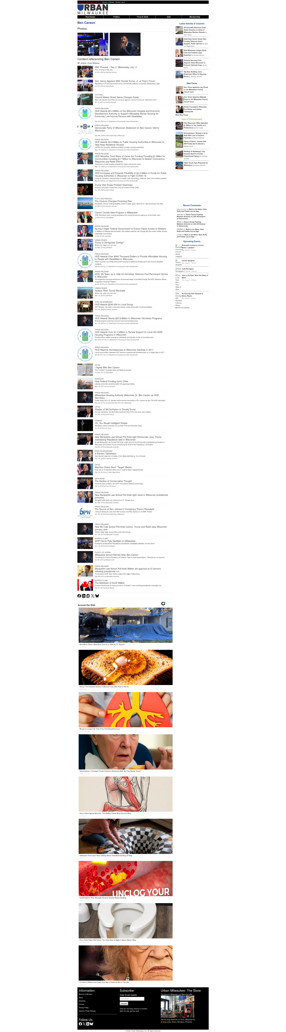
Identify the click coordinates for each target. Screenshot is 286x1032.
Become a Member (85, 994)
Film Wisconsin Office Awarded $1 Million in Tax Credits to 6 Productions (196, 125)
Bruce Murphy (110, 546)
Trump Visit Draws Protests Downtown (114, 184)
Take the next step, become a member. (133, 1009)
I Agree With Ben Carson (107, 367)
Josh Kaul (108, 236)
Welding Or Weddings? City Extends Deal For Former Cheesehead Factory (194, 153)
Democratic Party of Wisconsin (115, 135)
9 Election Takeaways (105, 453)
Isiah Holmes (110, 190)
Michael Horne (109, 560)
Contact (81, 1004)
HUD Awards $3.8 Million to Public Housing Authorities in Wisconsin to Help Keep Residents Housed (129, 143)
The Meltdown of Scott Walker (110, 582)
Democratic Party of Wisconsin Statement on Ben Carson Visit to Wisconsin (127, 129)
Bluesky (91, 1025)
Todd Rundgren (188, 269)
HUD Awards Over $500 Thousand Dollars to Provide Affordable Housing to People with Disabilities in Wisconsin (131, 258)
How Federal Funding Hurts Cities (111, 381)
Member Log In (120, 2)
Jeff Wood (109, 247)
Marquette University (112, 447)
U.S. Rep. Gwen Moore (113, 472)
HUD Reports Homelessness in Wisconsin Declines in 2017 (124, 349)
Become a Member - (109, 2)
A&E (169, 17)
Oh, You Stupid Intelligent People (111, 423)
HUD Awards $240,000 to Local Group (114, 304)
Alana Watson (110, 217)
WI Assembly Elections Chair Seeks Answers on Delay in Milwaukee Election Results (195, 29)
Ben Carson (86, 22)
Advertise (82, 1001)
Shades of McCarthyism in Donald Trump (115, 409)
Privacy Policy (83, 1007)
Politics (116, 17)
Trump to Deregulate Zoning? (109, 242)
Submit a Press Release (87, 1011)
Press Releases (93, 63)
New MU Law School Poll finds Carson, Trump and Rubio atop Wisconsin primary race (131, 528)
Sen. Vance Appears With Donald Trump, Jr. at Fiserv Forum (125, 81)
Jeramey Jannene (111, 72)
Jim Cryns (108, 428)
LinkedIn (87, 1025)
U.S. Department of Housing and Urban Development (122, 121)
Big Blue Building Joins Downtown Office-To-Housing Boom (195, 74)
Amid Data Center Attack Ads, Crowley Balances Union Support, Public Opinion (195, 41)
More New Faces (182, 115)
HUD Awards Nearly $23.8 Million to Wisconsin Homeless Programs (128, 318)
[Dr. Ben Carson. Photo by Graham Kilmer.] (93, 44)
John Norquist (110, 386)
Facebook (80, 1025)
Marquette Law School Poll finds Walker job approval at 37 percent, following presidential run (128, 570)
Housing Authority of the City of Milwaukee (118, 403)
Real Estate (90, 17)
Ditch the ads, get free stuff (129, 1011)
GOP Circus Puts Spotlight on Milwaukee (115, 540)
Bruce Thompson (110, 486)
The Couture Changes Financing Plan (113, 201)
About (81, 997)
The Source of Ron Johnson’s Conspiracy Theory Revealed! (124, 509)
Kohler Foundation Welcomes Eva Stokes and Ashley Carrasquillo (195, 109)
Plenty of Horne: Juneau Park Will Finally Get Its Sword (195, 142)
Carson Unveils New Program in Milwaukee (116, 212)
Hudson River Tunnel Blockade (110, 290)
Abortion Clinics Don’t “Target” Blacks (113, 467)
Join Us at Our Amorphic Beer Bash (90, 2)
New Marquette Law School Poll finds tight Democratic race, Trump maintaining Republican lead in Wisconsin (128, 438)
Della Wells (109, 372)
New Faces (192, 83)
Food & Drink (142, 17)
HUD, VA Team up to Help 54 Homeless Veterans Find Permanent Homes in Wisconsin (131, 275)
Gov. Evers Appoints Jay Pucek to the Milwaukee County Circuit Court (196, 89)
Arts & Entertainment (192, 119)
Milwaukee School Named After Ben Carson (116, 554)
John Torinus (110, 414)
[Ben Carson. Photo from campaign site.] (125, 44)
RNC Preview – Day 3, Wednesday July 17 (116, 67)
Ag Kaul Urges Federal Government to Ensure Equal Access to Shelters (130, 228)
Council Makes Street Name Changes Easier (117, 97)
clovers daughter (188, 260)
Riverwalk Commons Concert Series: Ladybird (193, 246)
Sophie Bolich (110, 86)
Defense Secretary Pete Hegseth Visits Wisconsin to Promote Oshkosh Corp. (194, 62)
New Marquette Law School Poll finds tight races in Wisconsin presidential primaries (131, 496)
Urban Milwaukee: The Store (181, 990)
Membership (195, 17)
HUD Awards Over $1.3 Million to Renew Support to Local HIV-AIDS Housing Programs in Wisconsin (128, 333)
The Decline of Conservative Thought (113, 481)
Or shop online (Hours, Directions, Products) (176, 1022)
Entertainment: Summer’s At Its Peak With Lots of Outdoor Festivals (196, 135)
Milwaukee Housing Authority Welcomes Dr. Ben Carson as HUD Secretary (127, 396)
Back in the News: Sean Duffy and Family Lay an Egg (192, 210)
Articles (83, 63)
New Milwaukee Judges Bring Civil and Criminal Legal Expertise (195, 52)
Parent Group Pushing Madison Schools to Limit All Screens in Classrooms (191, 216)
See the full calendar (182, 307)
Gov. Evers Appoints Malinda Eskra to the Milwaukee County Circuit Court (196, 99)
